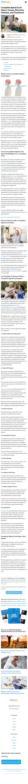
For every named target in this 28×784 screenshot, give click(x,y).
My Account (18, 771)
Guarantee (14, 726)
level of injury (9, 121)
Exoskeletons (4, 511)
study (10, 349)
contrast (3, 167)
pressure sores (12, 271)
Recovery (6, 70)
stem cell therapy (12, 307)
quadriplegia (14, 142)
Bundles (14, 745)
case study (5, 389)
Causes (6, 62)
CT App (14, 748)
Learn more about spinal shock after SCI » (11, 217)
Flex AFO (14, 742)
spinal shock (14, 176)
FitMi (14, 737)
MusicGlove (14, 740)
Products (14, 718)
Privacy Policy (13, 771)
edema (20, 271)
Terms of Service (19, 769)
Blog (14, 721)
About (14, 724)
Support (14, 729)
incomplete (3, 163)
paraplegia (12, 144)
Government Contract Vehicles (8, 769)
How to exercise (8, 68)
